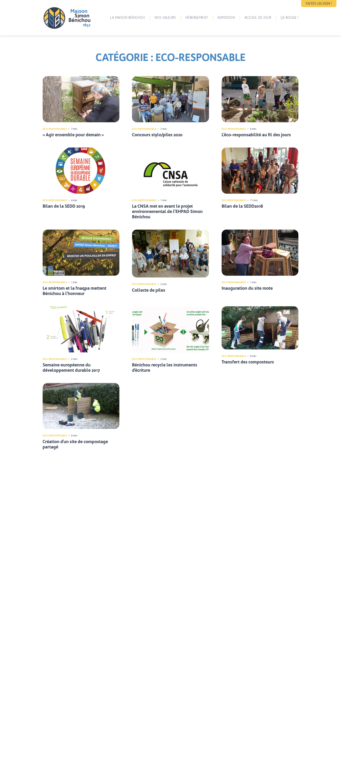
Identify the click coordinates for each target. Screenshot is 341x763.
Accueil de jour (258, 18)
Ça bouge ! (289, 18)
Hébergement (196, 18)
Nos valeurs (165, 18)
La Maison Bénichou (127, 18)
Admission (226, 18)
